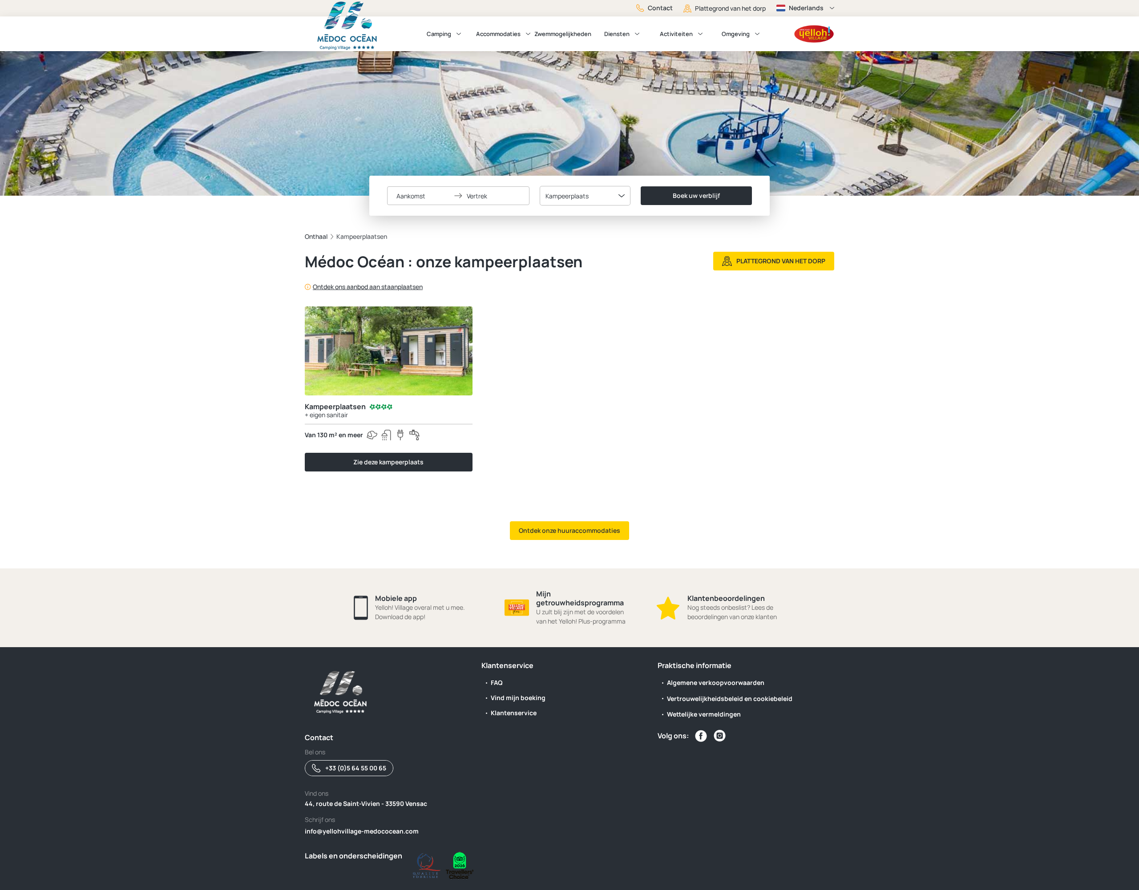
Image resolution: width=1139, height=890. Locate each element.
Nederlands (806, 8)
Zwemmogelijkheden (562, 34)
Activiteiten (676, 34)
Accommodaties (498, 34)
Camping (439, 34)
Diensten (617, 34)
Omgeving (736, 34)
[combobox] (585, 195)
